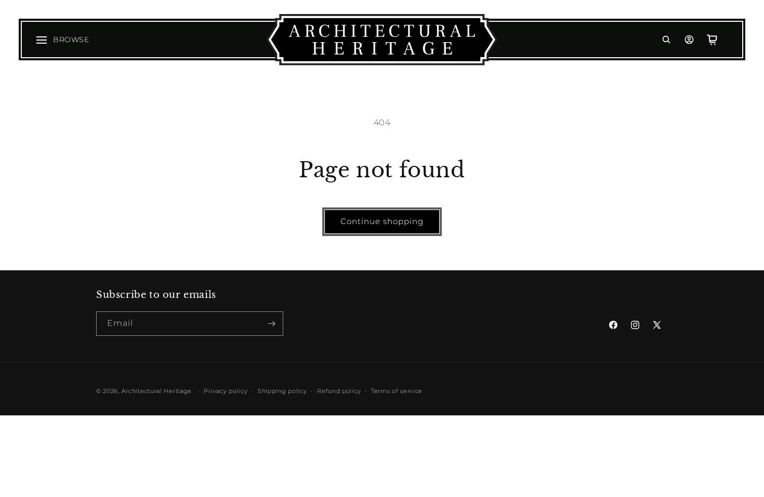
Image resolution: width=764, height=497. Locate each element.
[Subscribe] (271, 323)
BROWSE (71, 39)
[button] (666, 39)
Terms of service (397, 391)
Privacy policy (225, 391)
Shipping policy (282, 391)
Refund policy (339, 391)
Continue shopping (382, 221)
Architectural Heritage (157, 391)
